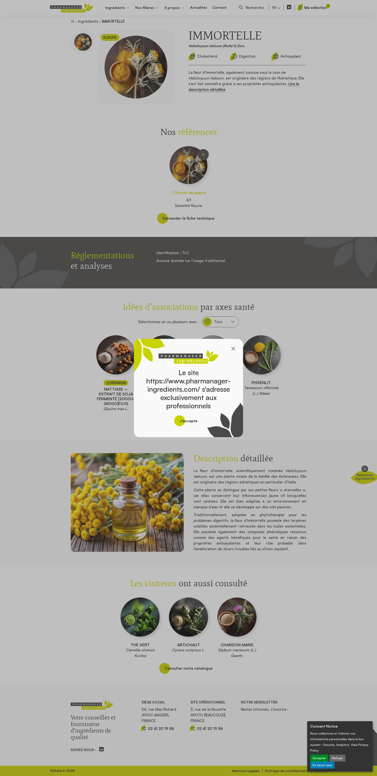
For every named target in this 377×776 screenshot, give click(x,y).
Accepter (319, 758)
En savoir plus (322, 765)
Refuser (337, 758)
